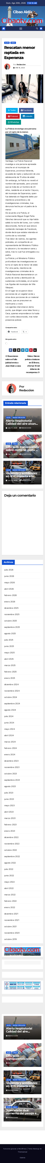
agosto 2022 (10, 863)
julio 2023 (8, 793)
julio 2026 (8, 570)
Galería (22, 1158)
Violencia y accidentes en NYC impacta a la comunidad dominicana (22, 476)
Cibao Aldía (22, 12)
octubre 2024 (10, 697)
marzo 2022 (9, 894)
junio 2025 (9, 646)
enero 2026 (9, 601)
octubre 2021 (10, 926)
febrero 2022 (10, 901)
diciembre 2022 (11, 837)
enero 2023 (9, 831)
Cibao (13, 43)
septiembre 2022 (12, 856)
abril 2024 (9, 735)
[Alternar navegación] (20, 28)
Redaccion (21, 64)
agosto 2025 (10, 633)
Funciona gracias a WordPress (15, 1149)
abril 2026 (9, 589)
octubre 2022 (10, 850)
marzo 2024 (10, 742)
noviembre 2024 (12, 691)
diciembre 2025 (11, 608)
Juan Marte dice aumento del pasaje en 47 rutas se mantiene (22, 1113)
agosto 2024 (10, 710)
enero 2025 (9, 678)
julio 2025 (8, 640)
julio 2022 (8, 869)
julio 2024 (8, 716)
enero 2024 (9, 754)
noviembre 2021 (11, 920)
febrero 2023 (10, 824)
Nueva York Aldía (19, 417)
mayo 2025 (9, 652)
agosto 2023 (10, 786)
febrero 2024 (10, 748)
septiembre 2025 (12, 627)
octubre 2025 (10, 621)
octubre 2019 (10, 939)
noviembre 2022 (11, 843)
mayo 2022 (9, 882)
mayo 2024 (9, 729)
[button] (37, 28)
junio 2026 (9, 576)
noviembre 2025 (11, 614)
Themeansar (22, 1152)
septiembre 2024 (12, 703)
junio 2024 (9, 722)
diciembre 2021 (11, 914)
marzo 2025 (9, 665)
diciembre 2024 (11, 684)
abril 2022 (9, 888)
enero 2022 (9, 907)
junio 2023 (9, 799)
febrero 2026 (10, 595)
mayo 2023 (9, 805)
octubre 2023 (10, 773)
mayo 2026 (9, 582)
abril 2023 (9, 812)
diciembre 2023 (11, 761)
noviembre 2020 (12, 933)
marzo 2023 (9, 818)
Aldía (7, 43)
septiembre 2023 (12, 780)
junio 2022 (9, 875)
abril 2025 (9, 659)
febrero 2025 (10, 671)
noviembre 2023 (11, 767)
